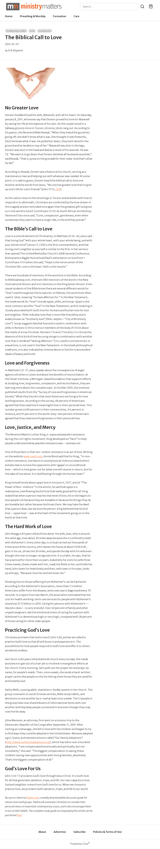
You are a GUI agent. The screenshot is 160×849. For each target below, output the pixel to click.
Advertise (60, 831)
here (19, 815)
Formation (59, 16)
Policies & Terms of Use (107, 831)
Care (76, 16)
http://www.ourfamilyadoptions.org (28, 742)
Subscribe (79, 831)
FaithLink (32, 797)
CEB (57, 189)
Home (8, 16)
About (42, 831)
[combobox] (109, 6)
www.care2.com (32, 456)
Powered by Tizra (80, 843)
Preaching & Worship (32, 16)
